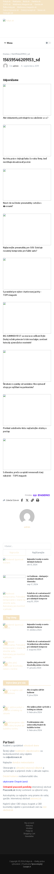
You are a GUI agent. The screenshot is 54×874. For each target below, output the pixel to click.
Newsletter (29, 836)
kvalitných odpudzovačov (27, 751)
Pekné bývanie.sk (11, 10)
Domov (6, 54)
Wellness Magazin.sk (22, 4)
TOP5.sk (6, 4)
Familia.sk (36, 1)
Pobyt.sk (6, 1)
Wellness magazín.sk (27, 7)
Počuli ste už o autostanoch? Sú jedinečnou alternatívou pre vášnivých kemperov (39, 596)
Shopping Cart (29, 833)
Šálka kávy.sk (9, 7)
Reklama (17, 1)
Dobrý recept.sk (28, 10)
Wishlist (29, 828)
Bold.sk (26, 1)
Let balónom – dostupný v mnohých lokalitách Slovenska (37, 579)
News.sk (41, 10)
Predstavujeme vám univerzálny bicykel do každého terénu (36, 725)
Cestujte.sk (8, 13)
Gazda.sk (38, 4)
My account (29, 823)
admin (16, 66)
